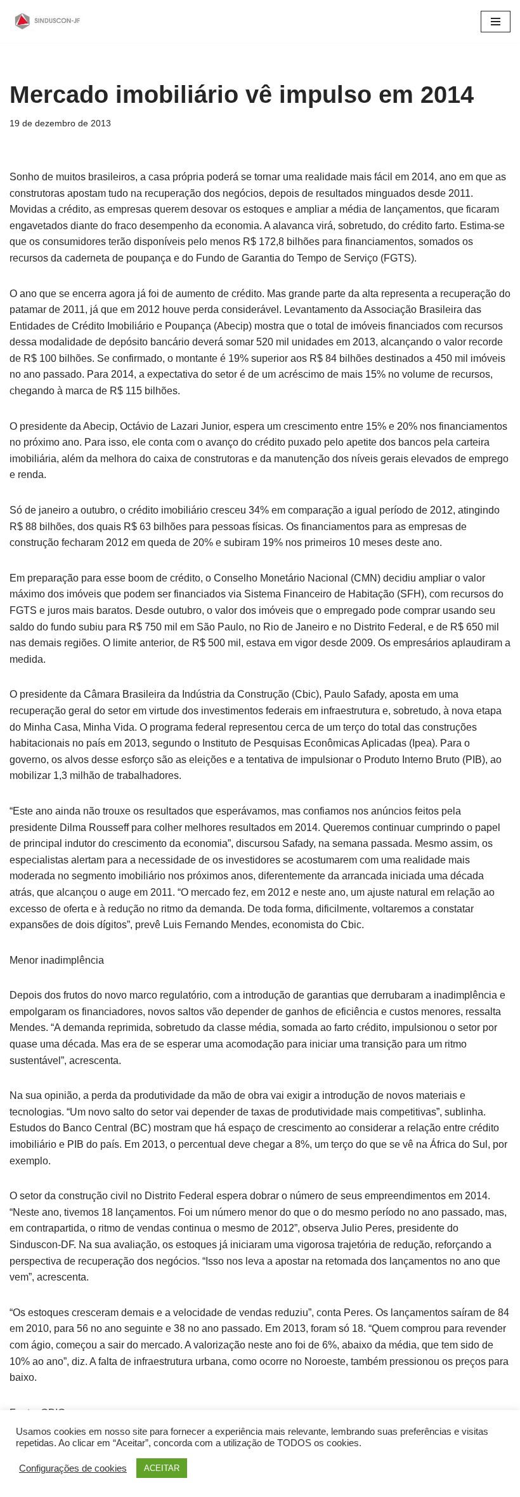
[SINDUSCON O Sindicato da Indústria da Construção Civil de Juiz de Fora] (48, 21)
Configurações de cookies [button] (73, 1468)
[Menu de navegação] (495, 21)
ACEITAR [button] (161, 1468)
